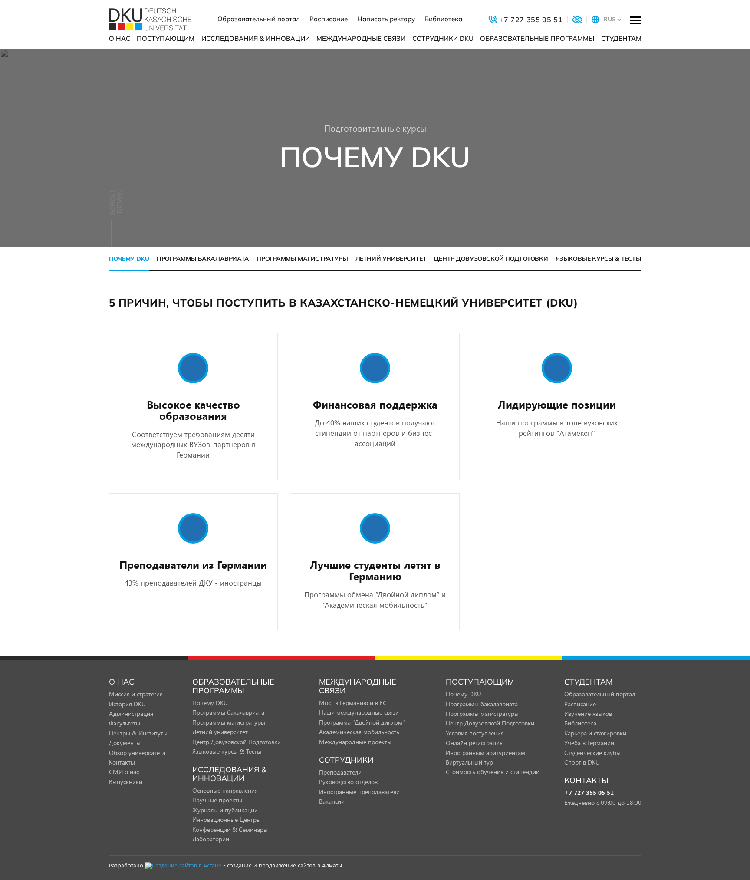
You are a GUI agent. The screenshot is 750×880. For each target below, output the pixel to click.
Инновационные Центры (226, 819)
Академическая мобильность (359, 732)
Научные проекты (217, 800)
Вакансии (332, 801)
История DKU (127, 704)
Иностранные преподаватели (359, 792)
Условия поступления (475, 733)
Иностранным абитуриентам (485, 752)
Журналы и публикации (225, 810)
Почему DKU (129, 259)
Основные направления (225, 790)
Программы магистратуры (302, 259)
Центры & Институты (138, 733)
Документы (125, 742)
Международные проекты (355, 742)
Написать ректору (386, 19)
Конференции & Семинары (230, 829)
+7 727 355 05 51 (589, 793)
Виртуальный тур (469, 762)
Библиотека (443, 19)
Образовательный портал (258, 19)
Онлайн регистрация (474, 742)
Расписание (328, 19)
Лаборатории (210, 839)
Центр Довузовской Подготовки (491, 259)
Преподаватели (340, 772)
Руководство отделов (348, 782)
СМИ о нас (124, 772)
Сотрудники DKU (443, 38)
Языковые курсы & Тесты (598, 259)
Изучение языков (588, 713)
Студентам (621, 38)
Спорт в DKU (582, 762)
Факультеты (124, 723)
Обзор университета (137, 752)
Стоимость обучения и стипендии (492, 772)
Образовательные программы (537, 38)
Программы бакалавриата (203, 259)
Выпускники (125, 782)
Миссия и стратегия (136, 694)
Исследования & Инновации (255, 38)
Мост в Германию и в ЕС (353, 703)
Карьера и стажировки (595, 733)
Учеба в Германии (589, 742)
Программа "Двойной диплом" (362, 722)
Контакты (122, 762)
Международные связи (360, 38)
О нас (119, 38)
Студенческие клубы (592, 752)
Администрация (131, 713)
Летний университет (390, 259)
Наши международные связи (359, 712)
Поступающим (165, 38)
